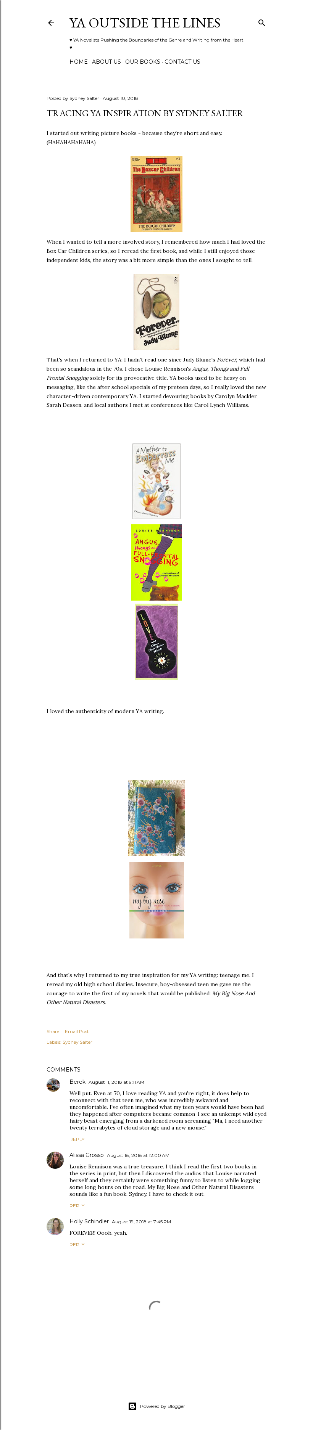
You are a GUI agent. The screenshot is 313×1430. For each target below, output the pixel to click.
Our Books (142, 61)
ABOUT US (106, 61)
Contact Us (182, 61)
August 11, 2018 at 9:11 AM (116, 1082)
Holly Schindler (89, 1221)
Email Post (77, 1031)
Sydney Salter (77, 1042)
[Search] (261, 21)
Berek (77, 1081)
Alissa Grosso (86, 1155)
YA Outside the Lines (145, 23)
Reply (76, 1139)
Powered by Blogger (162, 1406)
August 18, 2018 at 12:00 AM (138, 1155)
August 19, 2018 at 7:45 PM (141, 1221)
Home (78, 61)
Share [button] (53, 1031)
